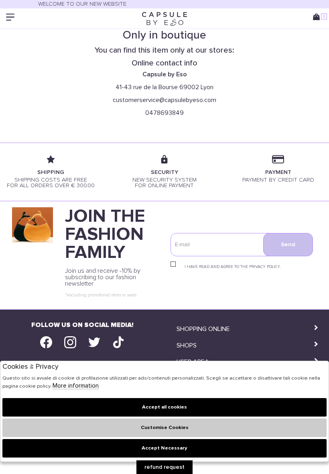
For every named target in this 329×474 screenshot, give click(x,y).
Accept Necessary (164, 448)
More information (76, 386)
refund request (164, 467)
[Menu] (11, 19)
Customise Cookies (165, 427)
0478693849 (164, 113)
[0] (318, 19)
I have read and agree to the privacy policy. (232, 267)
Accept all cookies (164, 407)
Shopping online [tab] (203, 329)
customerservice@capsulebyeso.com (164, 100)
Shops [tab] (187, 345)
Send (288, 244)
